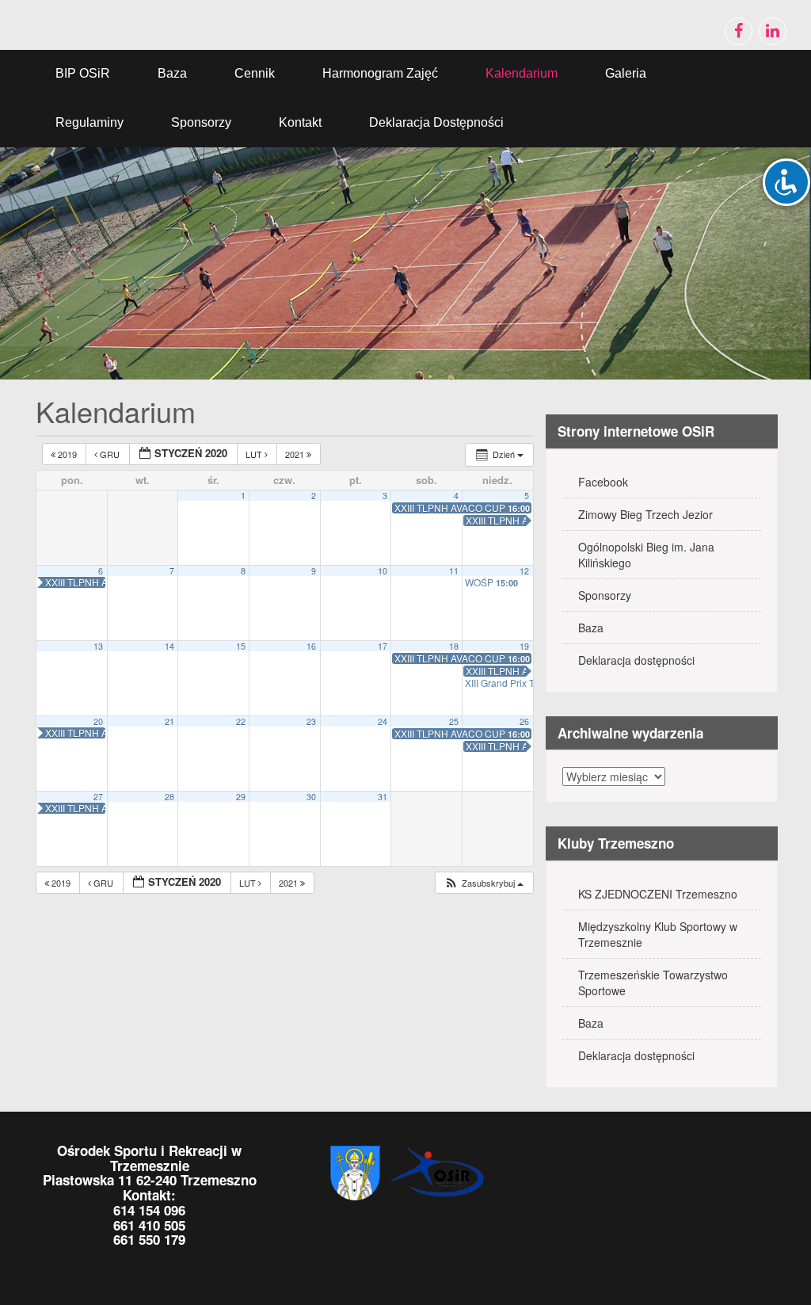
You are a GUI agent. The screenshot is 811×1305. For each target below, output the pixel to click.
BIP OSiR (82, 73)
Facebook (603, 482)
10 (382, 571)
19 (524, 646)
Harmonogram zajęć (380, 73)
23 (311, 721)
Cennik (254, 73)
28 (169, 797)
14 (169, 646)
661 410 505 (149, 1224)
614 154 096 (149, 1209)
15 (241, 646)
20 (98, 721)
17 (382, 646)
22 (241, 721)
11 (454, 571)
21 (169, 721)
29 (241, 797)
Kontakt (300, 122)
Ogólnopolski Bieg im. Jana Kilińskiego (646, 554)
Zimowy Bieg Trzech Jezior (645, 514)
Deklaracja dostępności (436, 122)
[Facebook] (738, 31)
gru (109, 454)
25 (454, 721)
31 (382, 797)
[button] (483, 883)
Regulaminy (89, 122)
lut (255, 454)
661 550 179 (149, 1239)
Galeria (625, 73)
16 (311, 646)
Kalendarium (521, 73)
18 (454, 646)
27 (98, 797)
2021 (296, 454)
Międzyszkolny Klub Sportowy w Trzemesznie (657, 934)
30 (311, 797)
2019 (67, 454)
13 (98, 646)
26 (524, 721)
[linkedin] (772, 31)
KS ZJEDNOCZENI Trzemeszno (657, 894)
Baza (172, 73)
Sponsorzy (201, 122)
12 (524, 571)
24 (382, 721)
